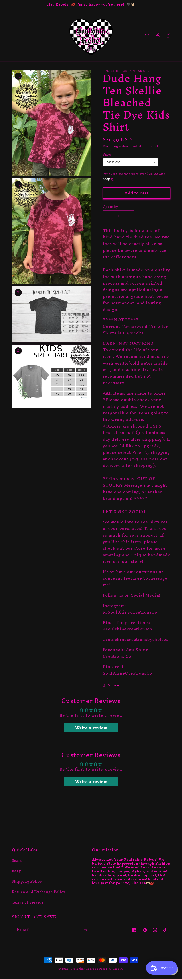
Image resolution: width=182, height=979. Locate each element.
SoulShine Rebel (82, 969)
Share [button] (113, 685)
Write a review (91, 727)
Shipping (110, 146)
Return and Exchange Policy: (39, 892)
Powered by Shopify (109, 969)
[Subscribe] (86, 929)
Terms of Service (28, 902)
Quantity (110, 207)
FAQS (17, 871)
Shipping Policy (27, 881)
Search (18, 861)
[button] (14, 35)
